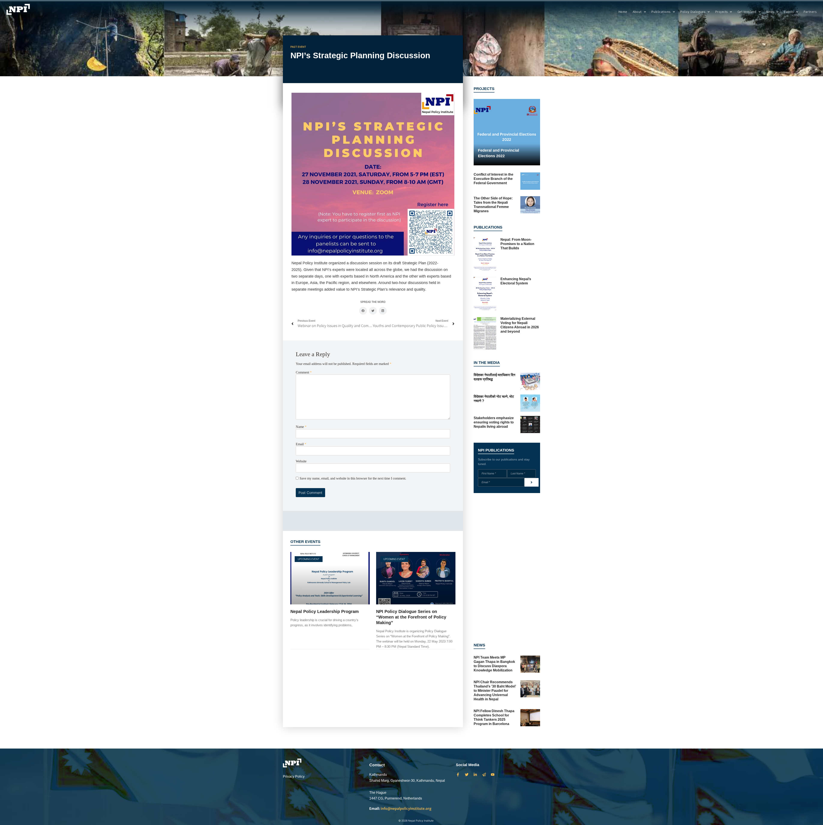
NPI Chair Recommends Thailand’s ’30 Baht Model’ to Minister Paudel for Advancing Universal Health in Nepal (495, 690)
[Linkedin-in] (475, 774)
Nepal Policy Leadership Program (324, 611)
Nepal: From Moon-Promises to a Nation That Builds (517, 244)
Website (301, 461)
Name (301, 427)
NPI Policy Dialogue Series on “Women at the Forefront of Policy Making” (411, 617)
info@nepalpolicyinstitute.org (400, 808)
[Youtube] (492, 774)
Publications (660, 12)
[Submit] (531, 482)
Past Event (298, 46)
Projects (721, 12)
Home (622, 12)
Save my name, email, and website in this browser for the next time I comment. (353, 478)
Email (301, 444)
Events (789, 12)
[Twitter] (466, 774)
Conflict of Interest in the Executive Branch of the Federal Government (493, 179)
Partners (810, 12)
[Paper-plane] (484, 774)
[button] (363, 311)
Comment (304, 372)
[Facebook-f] (458, 774)
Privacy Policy (294, 776)
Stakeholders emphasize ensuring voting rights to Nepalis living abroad (494, 422)
